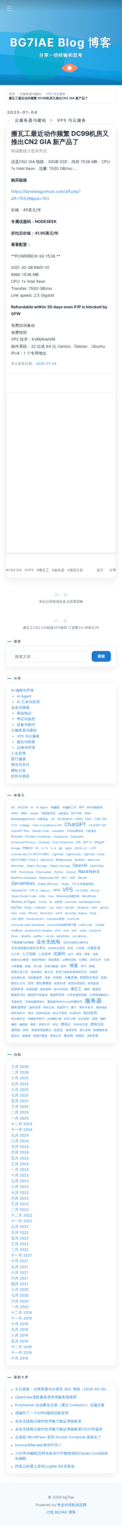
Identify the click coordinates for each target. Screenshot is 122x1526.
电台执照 (90, 1013)
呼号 (84, 966)
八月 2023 (20, 1186)
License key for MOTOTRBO (30, 854)
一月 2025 (20, 1118)
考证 (55, 1024)
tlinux (14, 936)
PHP (13, 872)
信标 (95, 954)
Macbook (47, 859)
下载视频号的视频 (22, 942)
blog (27, 907)
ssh (74, 930)
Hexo (28, 847)
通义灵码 (85, 1030)
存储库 (93, 971)
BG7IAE (76, 813)
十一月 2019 (21, 1318)
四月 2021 (19, 1284)
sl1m (58, 930)
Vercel (95, 890)
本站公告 (48, 1007)
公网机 (83, 959)
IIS (37, 848)
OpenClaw (97, 865)
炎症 (30, 1013)
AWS (24, 813)
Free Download (62, 842)
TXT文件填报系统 (83, 884)
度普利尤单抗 (89, 977)
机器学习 (62, 1007)
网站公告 (18, 770)
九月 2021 (19, 1267)
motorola (73, 918)
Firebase (44, 842)
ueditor (38, 936)
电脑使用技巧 (36, 1018)
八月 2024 (20, 1141)
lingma (82, 913)
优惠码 (59, 953)
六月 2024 (20, 1152)
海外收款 (101, 1007)
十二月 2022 (21, 1215)
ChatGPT (75, 824)
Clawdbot (58, 830)
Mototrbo (17, 865)
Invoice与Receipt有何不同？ (38, 1445)
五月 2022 (20, 1238)
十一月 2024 (21, 1129)
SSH (72, 877)
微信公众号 (18, 983)
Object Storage (36, 865)
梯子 (74, 1007)
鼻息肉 (68, 1036)
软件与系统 (20, 776)
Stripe (65, 884)
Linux (101, 854)
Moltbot (80, 859)
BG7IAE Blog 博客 (61, 42)
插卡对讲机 (61, 989)
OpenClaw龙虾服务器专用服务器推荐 (46, 1397)
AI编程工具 (69, 807)
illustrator (46, 913)
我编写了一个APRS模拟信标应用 (42, 1413)
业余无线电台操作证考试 (28, 948)
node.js (16, 930)
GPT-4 (87, 842)
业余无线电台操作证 (76, 942)
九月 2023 (20, 1181)
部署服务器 (100, 1030)
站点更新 (83, 1018)
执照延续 (93, 983)
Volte (42, 896)
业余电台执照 (56, 948)
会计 (70, 954)
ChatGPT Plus (20, 830)
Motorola (94, 859)
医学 (64, 966)
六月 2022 (20, 1232)
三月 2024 (20, 1164)
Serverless (23, 883)
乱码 (70, 948)
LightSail (57, 854)
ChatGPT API (97, 825)
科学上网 (69, 1018)
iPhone (33, 913)
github (104, 907)
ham (14, 913)
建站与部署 (26, 742)
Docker (17, 836)
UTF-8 (33, 890)
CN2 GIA (15, 570)
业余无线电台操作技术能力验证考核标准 (48, 1421)
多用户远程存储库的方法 (71, 971)
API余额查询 (95, 807)
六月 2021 (19, 1278)
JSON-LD (80, 848)
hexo (23, 913)
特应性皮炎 (43, 1013)
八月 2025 (20, 1089)
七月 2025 (20, 1095)
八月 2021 (19, 1272)
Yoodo (42, 901)
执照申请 (17, 989)
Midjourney (64, 860)
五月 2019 (19, 1341)
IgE (60, 848)
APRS (14, 813)
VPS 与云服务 (71, 120)
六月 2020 (20, 1301)
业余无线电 (20, 707)
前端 (28, 966)
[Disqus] (61, 475)
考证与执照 (26, 719)
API (81, 807)
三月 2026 (20, 1067)
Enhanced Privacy (23, 842)
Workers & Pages (23, 902)
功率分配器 (51, 966)
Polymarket (43, 872)
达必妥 (58, 1030)
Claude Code (40, 830)
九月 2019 (19, 1329)
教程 (87, 989)
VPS (30, 570)
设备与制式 (26, 724)
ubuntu (26, 936)
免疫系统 (54, 959)
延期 (104, 977)
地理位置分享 (19, 971)
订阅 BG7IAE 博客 (61, 1512)
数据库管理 (57, 994)
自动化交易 (80, 1024)
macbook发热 (56, 918)
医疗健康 (18, 759)
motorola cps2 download (28, 924)
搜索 (101, 656)
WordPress (89, 896)
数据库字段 (18, 994)
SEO (64, 877)
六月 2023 (20, 1198)
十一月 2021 (21, 1255)
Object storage (60, 865)
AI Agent (24, 696)
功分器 (37, 966)
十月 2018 (19, 1358)
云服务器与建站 (31, 120)
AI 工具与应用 (28, 702)
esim (94, 907)
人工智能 (29, 954)
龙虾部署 (92, 1035)
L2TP (92, 848)
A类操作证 (48, 813)
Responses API (49, 877)
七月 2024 (20, 1146)
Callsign (25, 825)
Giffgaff (99, 842)
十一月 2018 (21, 1352)
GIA (78, 842)
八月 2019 (19, 1335)
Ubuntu (45, 890)
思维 (30, 983)
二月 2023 (20, 1209)
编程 (14, 1024)
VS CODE (81, 890)
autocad (70, 901)
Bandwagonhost (23, 819)
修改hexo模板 (20, 959)
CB (53, 819)
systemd (95, 930)
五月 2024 (20, 1158)
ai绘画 (58, 901)
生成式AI (75, 1013)
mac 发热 (17, 918)
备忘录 (49, 971)
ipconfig (70, 913)
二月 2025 (20, 1112)
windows (63, 936)
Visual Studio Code (23, 896)
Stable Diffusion (48, 884)
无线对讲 (16, 1001)
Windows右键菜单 (67, 896)
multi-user (86, 924)
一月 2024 (20, 1169)
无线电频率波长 (35, 1001)
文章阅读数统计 (99, 994)
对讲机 (57, 977)
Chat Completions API (47, 825)
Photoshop (26, 872)
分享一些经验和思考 (61, 55)
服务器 (59, 570)
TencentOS (19, 890)
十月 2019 (19, 1324)
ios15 (59, 913)
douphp (83, 907)
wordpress (79, 936)
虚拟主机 (76, 570)
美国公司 (44, 1024)
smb (66, 930)
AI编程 (55, 807)
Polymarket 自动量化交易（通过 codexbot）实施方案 (60, 1405)
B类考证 (43, 819)
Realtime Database (24, 877)
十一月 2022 (21, 1221)
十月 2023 (20, 1175)
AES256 (23, 807)
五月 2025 (20, 1101)
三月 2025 (20, 1107)
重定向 (15, 1035)
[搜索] (113, 7)
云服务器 (93, 948)
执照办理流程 (76, 983)
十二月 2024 (21, 1124)
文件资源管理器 (77, 994)
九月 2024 (20, 1135)
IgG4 (68, 848)
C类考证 (91, 830)
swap (83, 930)
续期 (95, 1018)
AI (32, 807)
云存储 (80, 948)
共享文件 (95, 959)
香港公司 (55, 1035)
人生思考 (18, 753)
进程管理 (71, 1030)
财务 (26, 1030)
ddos (59, 907)
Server (82, 878)
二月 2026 (20, 1072)
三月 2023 (20, 1204)
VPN (56, 890)
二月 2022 (20, 1249)
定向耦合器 (18, 977)
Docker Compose (38, 836)
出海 (107, 959)
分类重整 (16, 966)
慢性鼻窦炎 (44, 983)
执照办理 (60, 983)
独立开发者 (60, 1013)
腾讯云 (66, 1024)
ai (50, 902)
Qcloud (71, 872)
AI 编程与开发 (22, 690)
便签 (87, 954)
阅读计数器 (40, 1035)
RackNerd (88, 871)
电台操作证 (18, 1018)
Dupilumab (61, 836)
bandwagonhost (90, 901)
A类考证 (63, 813)
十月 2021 (19, 1261)
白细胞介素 (54, 1018)
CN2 (88, 819)
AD (13, 807)
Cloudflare (75, 831)
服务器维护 (19, 1007)
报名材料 (45, 989)
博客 (73, 965)
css (51, 907)
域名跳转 (36, 971)
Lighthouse (73, 854)
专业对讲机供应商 (72, 1505)
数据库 (96, 989)
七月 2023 (20, 1192)
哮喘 (92, 966)
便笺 (79, 954)
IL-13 (44, 848)
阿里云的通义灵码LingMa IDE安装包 (45, 1466)
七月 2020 (20, 1295)
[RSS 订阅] (101, 7)
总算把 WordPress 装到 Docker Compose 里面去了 (58, 1437)
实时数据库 (35, 977)
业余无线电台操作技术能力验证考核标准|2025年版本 (59, 1429)
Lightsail (88, 854)
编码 (103, 1018)
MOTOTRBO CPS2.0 (24, 859)
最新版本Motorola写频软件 (64, 1001)
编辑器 (23, 1024)
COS (14, 825)
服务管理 (35, 1007)
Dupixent (76, 836)
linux (93, 913)
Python (59, 872)
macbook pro (35, 918)
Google (15, 848)
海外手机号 (86, 1007)
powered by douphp (38, 930)
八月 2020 (20, 1289)
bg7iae (16, 907)
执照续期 (31, 989)
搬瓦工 (44, 570)
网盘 (33, 1024)
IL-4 (53, 848)
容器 (47, 977)
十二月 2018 (21, 1347)
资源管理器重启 (41, 1030)
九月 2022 (20, 1226)
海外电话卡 (18, 1013)
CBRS (79, 819)
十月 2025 (20, 1078)
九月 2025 (20, 1084)
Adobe (34, 813)
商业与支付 (20, 764)
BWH (88, 813)
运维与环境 (26, 747)
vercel (49, 936)
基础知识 (24, 713)
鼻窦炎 (80, 1035)
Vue (51, 896)
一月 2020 (20, 1307)
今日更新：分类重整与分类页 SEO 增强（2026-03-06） (62, 1389)
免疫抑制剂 (38, 959)
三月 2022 (20, 1244)
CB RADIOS (65, 819)
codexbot (40, 907)
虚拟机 (15, 1030)
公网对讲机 (69, 959)
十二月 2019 (21, 1312)
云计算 (15, 954)
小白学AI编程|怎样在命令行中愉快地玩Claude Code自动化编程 (61, 1455)
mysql (99, 925)
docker (70, 907)
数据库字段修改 (38, 994)
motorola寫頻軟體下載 (61, 924)
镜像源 (26, 1035)
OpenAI (80, 865)
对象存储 (71, 977)
